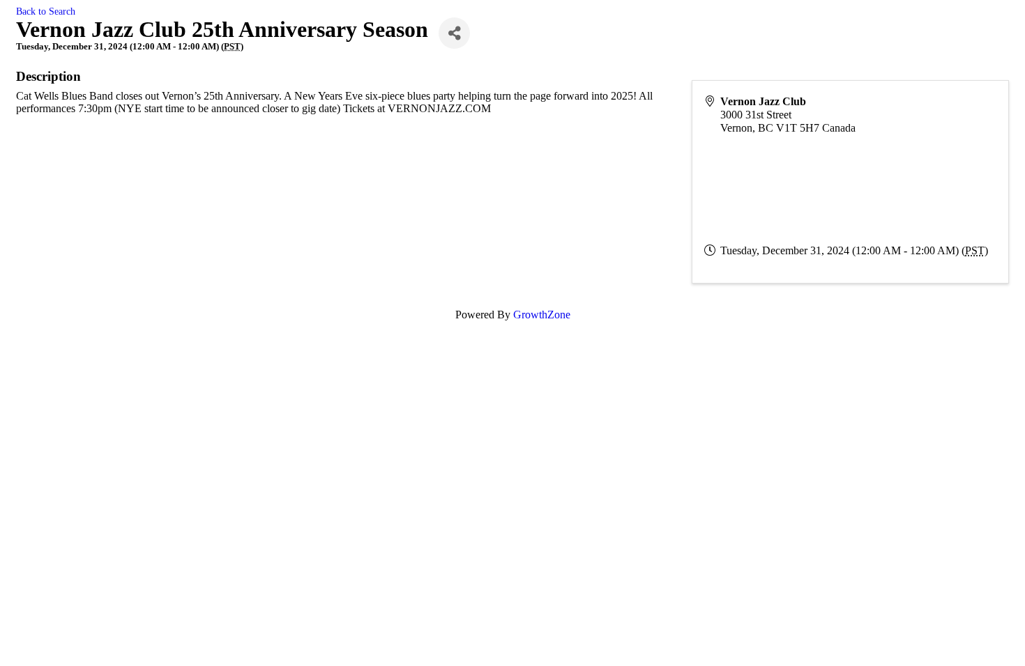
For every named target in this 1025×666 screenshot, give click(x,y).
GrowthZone (541, 314)
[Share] (454, 33)
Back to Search (45, 11)
